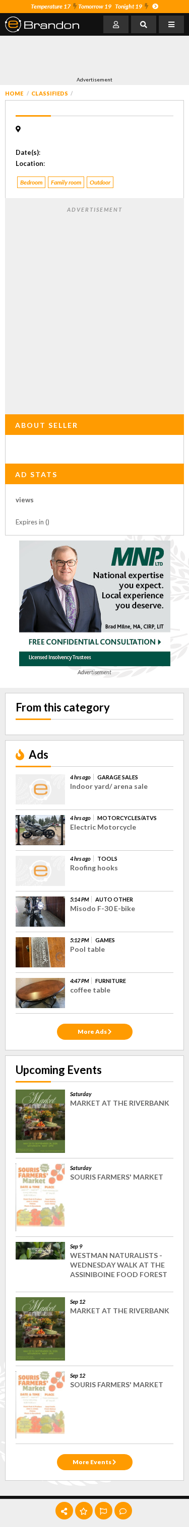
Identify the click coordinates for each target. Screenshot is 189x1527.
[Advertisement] (85, 56)
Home (14, 93)
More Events (92, 1462)
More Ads (93, 1031)
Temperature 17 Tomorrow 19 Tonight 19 (86, 6)
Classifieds (49, 93)
